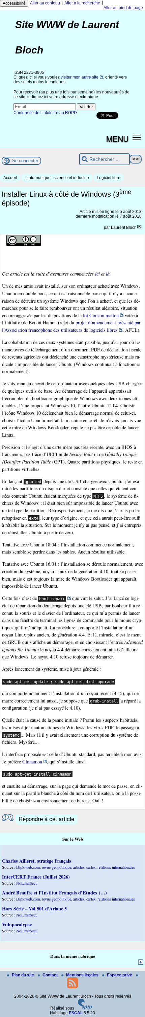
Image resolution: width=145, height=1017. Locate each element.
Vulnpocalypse (17, 924)
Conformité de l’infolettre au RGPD (45, 112)
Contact (50, 975)
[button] (137, 137)
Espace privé (120, 975)
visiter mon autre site (79, 77)
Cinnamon (32, 761)
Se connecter (25, 160)
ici (97, 274)
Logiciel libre (108, 177)
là (108, 274)
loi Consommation (101, 315)
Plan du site (23, 975)
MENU (117, 138)
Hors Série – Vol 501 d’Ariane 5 (34, 908)
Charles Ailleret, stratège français (36, 860)
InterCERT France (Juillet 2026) (36, 876)
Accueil (10, 177)
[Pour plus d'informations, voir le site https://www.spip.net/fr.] (85, 1008)
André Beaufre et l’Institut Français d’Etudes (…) (54, 892)
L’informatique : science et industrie (57, 177)
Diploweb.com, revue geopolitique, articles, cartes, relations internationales (75, 867)
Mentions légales (82, 975)
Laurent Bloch (124, 227)
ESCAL (76, 1013)
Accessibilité (14, 3)
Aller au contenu (45, 3)
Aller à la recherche (82, 3)
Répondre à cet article (46, 819)
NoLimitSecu (26, 883)
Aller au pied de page (123, 7)
